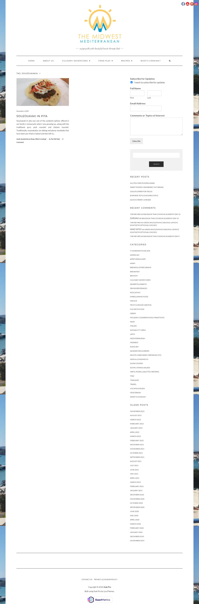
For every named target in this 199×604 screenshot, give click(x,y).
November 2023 (137, 411)
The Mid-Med (135, 214)
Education (135, 292)
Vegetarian (135, 392)
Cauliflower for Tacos (141, 191)
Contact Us (87, 579)
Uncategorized (137, 388)
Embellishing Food (139, 296)
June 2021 (134, 470)
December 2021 (137, 444)
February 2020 (137, 528)
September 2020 (137, 507)
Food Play (104, 61)
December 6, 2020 (22, 111)
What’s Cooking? (151, 61)
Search (156, 164)
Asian (132, 263)
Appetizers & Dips (138, 259)
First (132, 98)
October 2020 (136, 503)
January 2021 (136, 490)
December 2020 (137, 495)
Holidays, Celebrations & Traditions (147, 317)
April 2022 (134, 432)
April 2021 (134, 478)
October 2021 (136, 453)
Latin (132, 334)
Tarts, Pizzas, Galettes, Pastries (144, 372)
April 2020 (134, 520)
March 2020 (135, 524)
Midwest (134, 342)
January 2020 (136, 532)
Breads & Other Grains (140, 267)
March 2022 (135, 436)
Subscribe (136, 141)
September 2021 (137, 457)
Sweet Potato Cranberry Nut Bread (146, 187)
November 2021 (137, 449)
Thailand (134, 380)
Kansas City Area (138, 330)
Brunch (134, 276)
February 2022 (137, 440)
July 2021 (134, 465)
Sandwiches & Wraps (28, 139)
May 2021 (134, 474)
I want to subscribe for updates (149, 82)
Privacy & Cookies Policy (105, 579)
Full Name (135, 88)
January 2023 (136, 428)
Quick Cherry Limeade (140, 200)
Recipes (126, 61)
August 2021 (135, 461)
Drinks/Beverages (138, 288)
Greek (18, 139)
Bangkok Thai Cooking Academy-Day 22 (161, 214)
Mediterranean (137, 338)
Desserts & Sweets (138, 284)
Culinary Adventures (75, 61)
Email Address (138, 103)
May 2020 (134, 515)
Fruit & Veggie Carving (141, 305)
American (134, 255)
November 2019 (137, 540)
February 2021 (137, 486)
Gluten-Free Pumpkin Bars (142, 183)
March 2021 (135, 482)
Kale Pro (107, 587)
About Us (48, 61)
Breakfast (135, 272)
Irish (132, 322)
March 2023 (135, 419)
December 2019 (137, 536)
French (133, 301)
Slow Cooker (136, 363)
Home (31, 61)
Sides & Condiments (139, 359)
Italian (133, 326)
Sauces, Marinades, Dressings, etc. (146, 355)
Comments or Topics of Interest (147, 115)
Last (149, 98)
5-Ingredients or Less (140, 251)
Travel (133, 384)
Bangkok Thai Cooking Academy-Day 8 (161, 236)
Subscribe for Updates (142, 78)
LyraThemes (109, 591)
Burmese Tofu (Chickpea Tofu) (144, 195)
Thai (132, 376)
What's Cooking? (40, 139)
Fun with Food (137, 309)
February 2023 (137, 424)
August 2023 (135, 415)
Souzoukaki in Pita (31, 116)
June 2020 (134, 511)
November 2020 (137, 499)
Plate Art (134, 347)
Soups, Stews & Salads (140, 367)
